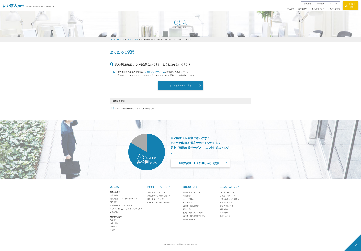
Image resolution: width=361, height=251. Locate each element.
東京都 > (113, 220)
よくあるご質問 (334, 9)
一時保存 (320, 4)
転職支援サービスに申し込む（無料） (200, 163)
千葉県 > (113, 230)
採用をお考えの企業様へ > (230, 199)
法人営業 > (114, 195)
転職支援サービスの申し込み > (158, 196)
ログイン (333, 4)
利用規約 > (224, 209)
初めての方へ (303, 9)
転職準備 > (187, 196)
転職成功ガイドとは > (191, 192)
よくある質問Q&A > (227, 196)
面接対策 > (187, 209)
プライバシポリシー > (228, 206)
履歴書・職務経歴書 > (191, 206)
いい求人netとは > (227, 192)
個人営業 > (114, 202)
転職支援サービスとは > (156, 192)
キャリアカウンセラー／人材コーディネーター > (126, 209)
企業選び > (187, 203)
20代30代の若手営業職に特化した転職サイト (39, 6)
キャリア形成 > (189, 199)
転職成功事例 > (189, 219)
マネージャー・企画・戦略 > (121, 205)
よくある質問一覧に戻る (180, 85)
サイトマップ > (226, 203)
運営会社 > (224, 213)
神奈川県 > (114, 223)
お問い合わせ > (226, 216)
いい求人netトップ (117, 39)
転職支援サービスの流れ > (157, 199)
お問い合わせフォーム (155, 72)
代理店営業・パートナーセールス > (123, 199)
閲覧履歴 (307, 4)
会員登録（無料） (352, 5)
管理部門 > (114, 212)
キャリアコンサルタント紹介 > (158, 203)
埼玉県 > (113, 227)
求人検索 (290, 9)
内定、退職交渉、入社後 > (193, 213)
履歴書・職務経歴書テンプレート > (196, 216)
